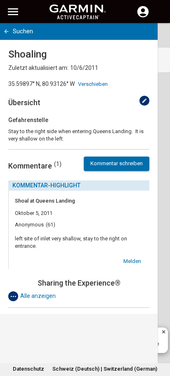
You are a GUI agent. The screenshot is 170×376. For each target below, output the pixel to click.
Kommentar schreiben (116, 163)
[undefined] (144, 101)
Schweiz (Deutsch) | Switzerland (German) (104, 369)
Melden (132, 261)
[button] (159, 338)
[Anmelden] (143, 16)
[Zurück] (6, 31)
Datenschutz (28, 369)
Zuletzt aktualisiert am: (38, 68)
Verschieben (93, 84)
